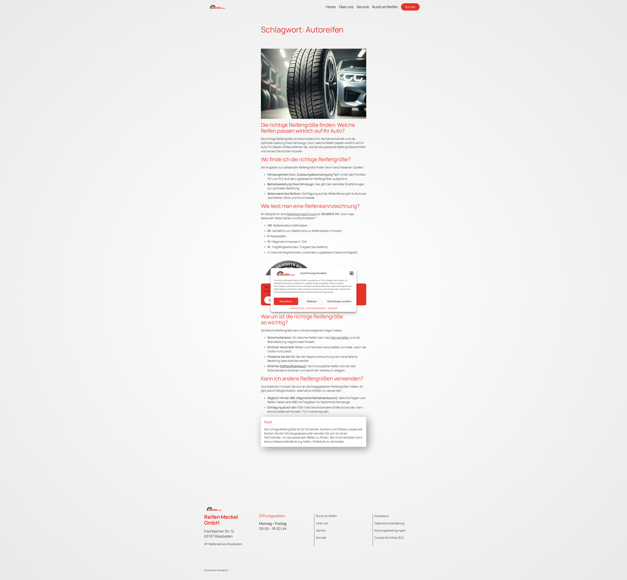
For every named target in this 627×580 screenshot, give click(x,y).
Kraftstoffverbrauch (293, 366)
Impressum (333, 308)
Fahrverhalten (340, 337)
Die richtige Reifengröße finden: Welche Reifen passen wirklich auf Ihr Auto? (308, 128)
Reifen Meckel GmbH (221, 519)
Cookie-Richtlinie (297, 308)
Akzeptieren (286, 301)
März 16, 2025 (268, 453)
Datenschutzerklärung (316, 308)
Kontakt (410, 7)
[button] (351, 273)
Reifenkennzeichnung (301, 214)
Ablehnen (312, 301)
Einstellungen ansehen (339, 301)
